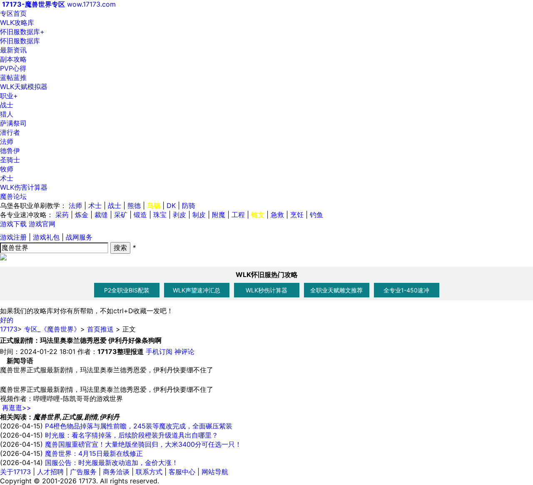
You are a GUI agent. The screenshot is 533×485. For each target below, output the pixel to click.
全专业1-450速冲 (406, 290)
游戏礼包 (46, 237)
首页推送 (100, 329)
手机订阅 (159, 351)
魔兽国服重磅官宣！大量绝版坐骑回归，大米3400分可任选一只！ (143, 444)
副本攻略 (13, 59)
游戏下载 (13, 224)
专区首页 (13, 13)
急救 (277, 214)
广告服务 (83, 472)
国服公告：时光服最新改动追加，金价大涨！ (111, 462)
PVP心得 (13, 68)
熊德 (134, 205)
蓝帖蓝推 (13, 77)
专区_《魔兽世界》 (52, 329)
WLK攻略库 (17, 22)
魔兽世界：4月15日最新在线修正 (94, 453)
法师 (6, 141)
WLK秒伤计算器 (266, 290)
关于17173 (15, 472)
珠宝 (160, 214)
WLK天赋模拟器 (23, 86)
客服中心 (182, 472)
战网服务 (79, 237)
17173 (8, 329)
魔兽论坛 (13, 196)
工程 (238, 214)
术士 (6, 178)
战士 (6, 105)
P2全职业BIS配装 (126, 290)
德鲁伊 (10, 150)
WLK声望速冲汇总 (196, 290)
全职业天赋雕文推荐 (336, 290)
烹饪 (297, 214)
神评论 (184, 351)
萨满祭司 (13, 123)
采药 (62, 214)
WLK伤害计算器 (23, 187)
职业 (9, 96)
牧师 (6, 169)
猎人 (6, 114)
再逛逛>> (16, 407)
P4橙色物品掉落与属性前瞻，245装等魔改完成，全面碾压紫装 (138, 426)
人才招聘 (50, 472)
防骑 (188, 205)
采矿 (120, 214)
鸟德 (153, 205)
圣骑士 (10, 160)
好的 (6, 320)
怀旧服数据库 (22, 31)
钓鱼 (316, 214)
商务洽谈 (116, 472)
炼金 (81, 214)
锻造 (140, 214)
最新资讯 (13, 50)
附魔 (218, 214)
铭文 (257, 214)
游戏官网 (42, 224)
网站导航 (215, 472)
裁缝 (101, 214)
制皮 (199, 214)
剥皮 (179, 214)
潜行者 (10, 132)
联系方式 (149, 472)
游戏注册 (13, 237)
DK (171, 205)
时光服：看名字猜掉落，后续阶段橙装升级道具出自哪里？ (131, 435)
